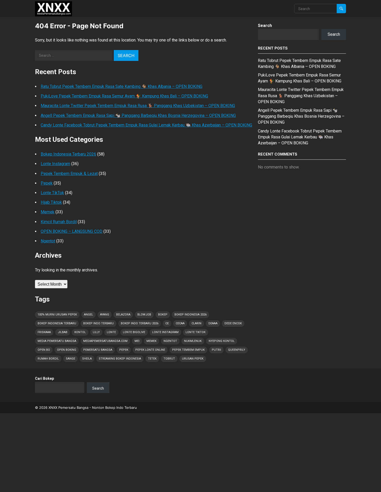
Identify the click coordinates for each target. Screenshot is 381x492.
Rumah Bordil (48, 358)
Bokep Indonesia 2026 (190, 314)
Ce (167, 323)
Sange (70, 358)
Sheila (87, 358)
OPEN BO (44, 350)
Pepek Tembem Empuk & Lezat (69, 173)
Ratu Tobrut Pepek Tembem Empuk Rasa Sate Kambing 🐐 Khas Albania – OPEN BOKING (121, 86)
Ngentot (48, 240)
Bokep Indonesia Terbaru (57, 323)
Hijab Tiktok (51, 202)
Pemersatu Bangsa (97, 350)
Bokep (162, 314)
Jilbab (62, 332)
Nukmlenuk (193, 341)
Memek (47, 211)
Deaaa (212, 323)
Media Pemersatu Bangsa (57, 341)
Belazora (123, 314)
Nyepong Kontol (222, 341)
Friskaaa (44, 332)
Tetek (152, 358)
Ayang (104, 314)
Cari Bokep (44, 378)
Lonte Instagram (55, 163)
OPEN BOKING (66, 350)
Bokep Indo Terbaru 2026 (139, 323)
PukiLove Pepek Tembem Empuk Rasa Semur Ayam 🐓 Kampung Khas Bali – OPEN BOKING (124, 96)
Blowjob (144, 314)
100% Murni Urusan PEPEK (57, 314)
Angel (88, 314)
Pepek (47, 183)
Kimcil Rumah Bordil (59, 221)
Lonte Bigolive (134, 332)
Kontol (80, 332)
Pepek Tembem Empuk (188, 350)
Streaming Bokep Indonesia (120, 358)
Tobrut (169, 358)
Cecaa (180, 323)
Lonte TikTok (52, 192)
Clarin (196, 323)
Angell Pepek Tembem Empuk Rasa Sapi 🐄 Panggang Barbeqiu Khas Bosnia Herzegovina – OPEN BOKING (138, 115)
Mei (137, 341)
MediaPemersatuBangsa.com (105, 341)
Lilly (96, 332)
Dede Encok (233, 323)
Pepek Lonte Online (150, 350)
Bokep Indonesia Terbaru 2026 (68, 154)
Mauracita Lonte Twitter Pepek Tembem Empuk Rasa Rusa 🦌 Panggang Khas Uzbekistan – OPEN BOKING (138, 105)
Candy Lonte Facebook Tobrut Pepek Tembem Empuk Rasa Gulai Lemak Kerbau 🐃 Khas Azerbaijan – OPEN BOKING (146, 125)
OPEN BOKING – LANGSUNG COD (71, 231)
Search (265, 25)
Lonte (111, 332)
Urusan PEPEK (192, 358)
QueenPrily (236, 350)
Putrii (216, 350)
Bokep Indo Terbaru (98, 323)
